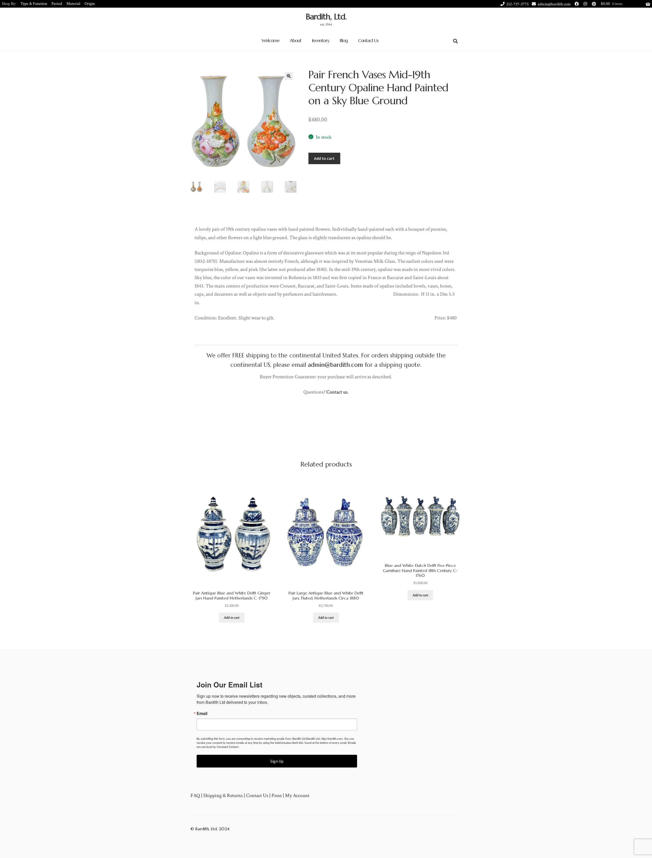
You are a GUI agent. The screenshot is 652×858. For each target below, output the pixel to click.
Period (56, 3)
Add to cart (324, 158)
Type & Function (33, 3)
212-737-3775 (517, 4)
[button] (289, 76)
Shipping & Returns (223, 795)
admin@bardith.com (554, 4)
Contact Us (368, 40)
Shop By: (9, 3)
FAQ (195, 795)
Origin (90, 3)
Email (202, 713)
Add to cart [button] (231, 617)
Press (276, 795)
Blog (344, 40)
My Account (297, 795)
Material (73, 3)
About (295, 40)
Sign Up (276, 761)
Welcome (270, 40)
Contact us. (337, 392)
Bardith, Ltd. (326, 16)
